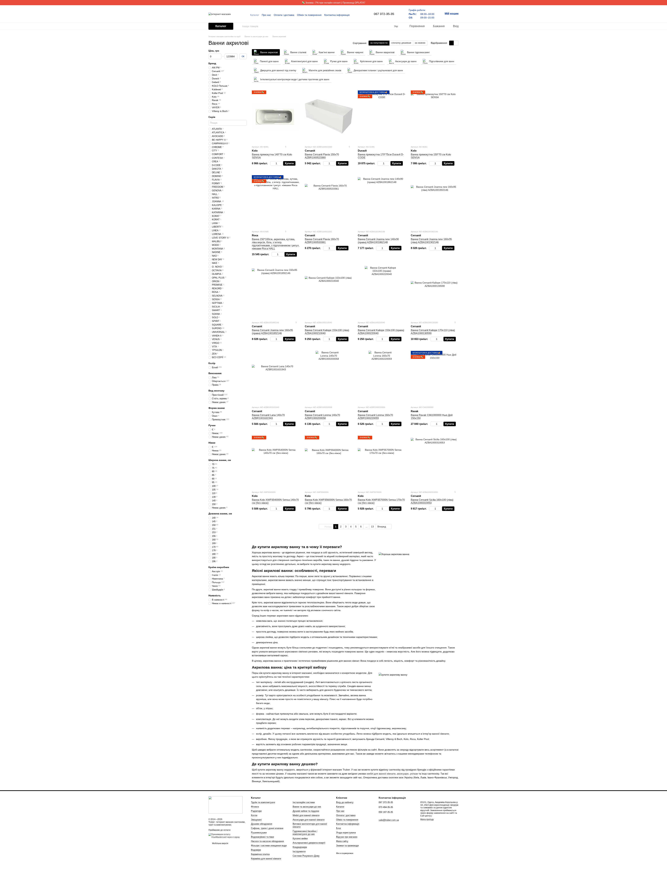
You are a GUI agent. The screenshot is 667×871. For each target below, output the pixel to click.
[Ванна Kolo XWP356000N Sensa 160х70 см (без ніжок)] (329, 462)
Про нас (266, 15)
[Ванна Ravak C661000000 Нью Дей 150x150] (435, 377)
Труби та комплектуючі (263, 802)
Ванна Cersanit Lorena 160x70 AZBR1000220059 (375, 417)
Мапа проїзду (427, 819)
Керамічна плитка (260, 854)
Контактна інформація (337, 15)
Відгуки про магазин (346, 837)
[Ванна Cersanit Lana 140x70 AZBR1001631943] (276, 377)
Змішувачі (256, 819)
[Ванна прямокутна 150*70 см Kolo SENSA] (435, 116)
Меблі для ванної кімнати (306, 815)
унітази (414, 773)
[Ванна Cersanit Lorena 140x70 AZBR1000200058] (329, 377)
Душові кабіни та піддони (306, 811)
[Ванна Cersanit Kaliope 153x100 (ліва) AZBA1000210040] (329, 292)
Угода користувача (346, 832)
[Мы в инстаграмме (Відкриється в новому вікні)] (360, 15)
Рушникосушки (259, 832)
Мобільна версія (220, 843)
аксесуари (403, 773)
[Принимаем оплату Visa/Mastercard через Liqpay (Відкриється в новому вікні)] (227, 836)
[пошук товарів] (239, 26)
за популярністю (379, 42)
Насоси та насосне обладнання (267, 841)
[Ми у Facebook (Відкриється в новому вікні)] (356, 15)
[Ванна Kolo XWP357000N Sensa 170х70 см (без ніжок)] (382, 462)
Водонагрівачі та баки (262, 837)
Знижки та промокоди (347, 845)
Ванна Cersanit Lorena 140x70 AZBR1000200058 (322, 417)
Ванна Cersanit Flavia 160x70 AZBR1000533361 (322, 241)
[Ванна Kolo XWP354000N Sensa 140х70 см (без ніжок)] (276, 462)
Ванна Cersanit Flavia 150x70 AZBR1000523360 (322, 156)
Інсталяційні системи (304, 802)
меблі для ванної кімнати (381, 773)
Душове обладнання (261, 824)
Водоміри (256, 850)
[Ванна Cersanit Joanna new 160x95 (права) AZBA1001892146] (276, 292)
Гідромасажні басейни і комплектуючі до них (305, 832)
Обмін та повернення (309, 15)
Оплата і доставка (284, 15)
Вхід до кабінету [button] (344, 802)
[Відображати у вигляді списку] (456, 43)
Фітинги (255, 806)
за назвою (420, 42)
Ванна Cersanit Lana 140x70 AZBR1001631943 (268, 417)
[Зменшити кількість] (271, 163)
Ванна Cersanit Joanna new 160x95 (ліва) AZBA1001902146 (431, 241)
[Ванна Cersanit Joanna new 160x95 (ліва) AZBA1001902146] (435, 201)
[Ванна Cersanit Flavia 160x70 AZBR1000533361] (329, 201)
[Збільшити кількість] (280, 163)
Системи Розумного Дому (306, 856)
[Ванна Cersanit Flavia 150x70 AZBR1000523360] (329, 116)
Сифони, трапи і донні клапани (267, 828)
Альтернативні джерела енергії (309, 842)
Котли (254, 815)
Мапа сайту (342, 841)
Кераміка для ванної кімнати (266, 858)
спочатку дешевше (401, 42)
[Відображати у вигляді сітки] (451, 43)
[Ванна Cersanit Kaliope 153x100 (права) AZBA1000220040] (382, 292)
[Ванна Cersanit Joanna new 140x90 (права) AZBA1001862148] (382, 201)
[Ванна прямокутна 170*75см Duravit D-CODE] (382, 116)
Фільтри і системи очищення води (269, 845)
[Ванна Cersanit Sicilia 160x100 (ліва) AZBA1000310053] (435, 462)
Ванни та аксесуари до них (307, 806)
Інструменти (299, 851)
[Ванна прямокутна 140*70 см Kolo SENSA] (276, 116)
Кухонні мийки (300, 838)
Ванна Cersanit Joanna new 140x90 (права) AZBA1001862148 (378, 241)
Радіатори (256, 811)
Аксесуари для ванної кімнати (308, 819)
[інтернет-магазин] (225, 804)
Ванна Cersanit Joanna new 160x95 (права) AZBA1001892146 (272, 332)
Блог (338, 828)
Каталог (254, 15)
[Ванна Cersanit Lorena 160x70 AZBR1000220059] (382, 377)
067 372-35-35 (384, 13)
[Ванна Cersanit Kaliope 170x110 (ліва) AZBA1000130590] (435, 292)
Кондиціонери (300, 847)
